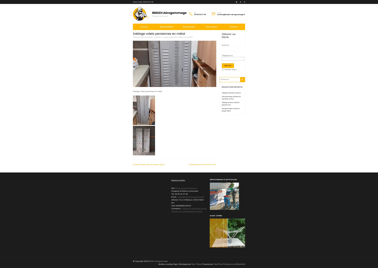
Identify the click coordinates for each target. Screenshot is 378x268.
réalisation (157, 37)
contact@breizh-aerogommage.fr (231, 14)
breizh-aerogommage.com (186, 188)
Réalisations (189, 27)
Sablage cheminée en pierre (231, 93)
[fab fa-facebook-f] (240, 2)
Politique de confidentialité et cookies (186, 211)
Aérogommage (166, 27)
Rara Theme (196, 264)
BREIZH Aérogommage (169, 13)
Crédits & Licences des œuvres (194, 208)
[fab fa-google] (236, 2)
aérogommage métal (170, 37)
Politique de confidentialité (234, 264)
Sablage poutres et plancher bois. (202, 164)
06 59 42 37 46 (148, 2)
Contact (234, 27)
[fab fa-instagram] (244, 2)
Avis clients (211, 27)
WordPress (218, 264)
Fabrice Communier (146, 37)
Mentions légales (178, 180)
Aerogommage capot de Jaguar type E (149, 164)
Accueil (144, 27)
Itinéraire (228, 37)
